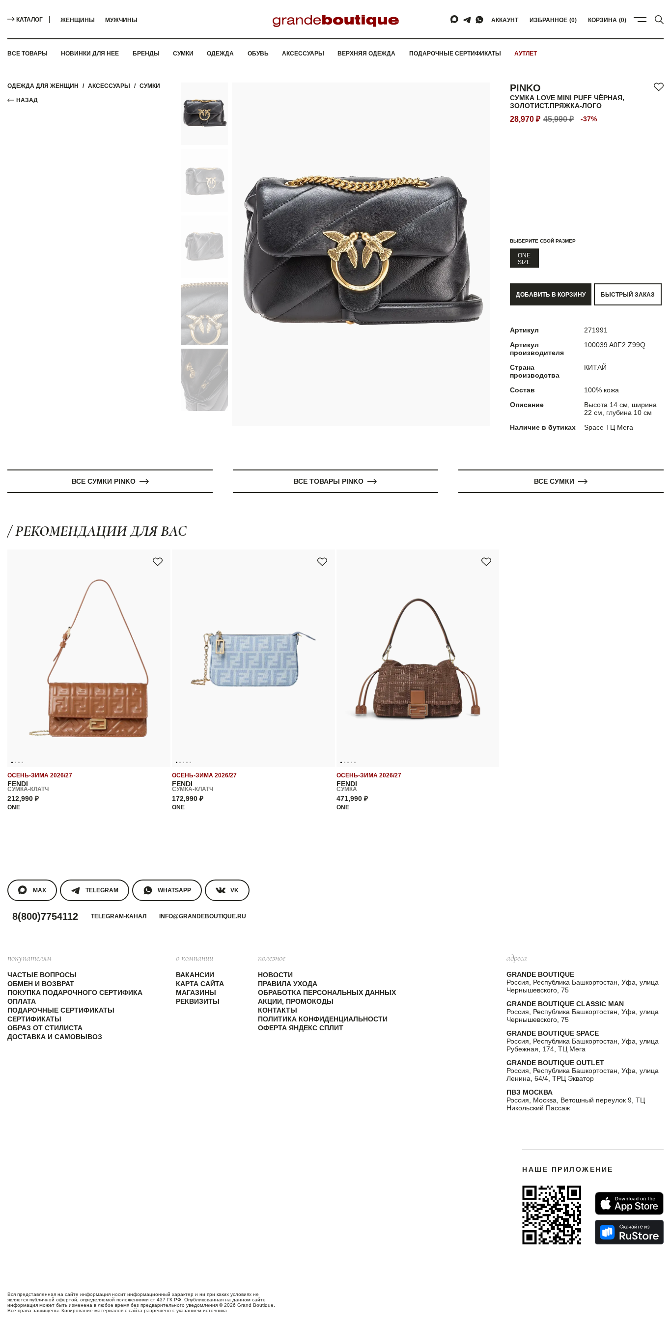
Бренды (146, 53)
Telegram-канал (118, 916)
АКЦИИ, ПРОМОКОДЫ (296, 1001)
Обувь (258, 53)
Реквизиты (198, 1001)
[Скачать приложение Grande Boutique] (551, 1214)
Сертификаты (34, 1019)
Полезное (271, 958)
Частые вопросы (42, 975)
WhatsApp (174, 890)
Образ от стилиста (45, 1028)
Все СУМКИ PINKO (104, 481)
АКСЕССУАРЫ (109, 86)
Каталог (29, 19)
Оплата (21, 1001)
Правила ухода (287, 984)
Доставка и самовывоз (54, 1037)
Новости (275, 975)
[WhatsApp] (479, 19)
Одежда (220, 53)
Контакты (277, 1010)
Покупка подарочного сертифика (74, 992)
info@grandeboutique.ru (202, 916)
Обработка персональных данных (327, 992)
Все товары (27, 53)
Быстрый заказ (628, 294)
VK (234, 890)
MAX (39, 890)
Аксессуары (303, 53)
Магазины (196, 992)
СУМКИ (150, 86)
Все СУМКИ (554, 481)
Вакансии (195, 975)
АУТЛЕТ (525, 53)
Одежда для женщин (43, 86)
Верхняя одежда (366, 53)
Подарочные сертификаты (455, 53)
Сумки (183, 53)
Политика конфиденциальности (323, 1019)
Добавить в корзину (551, 294)
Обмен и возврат (40, 984)
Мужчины (121, 20)
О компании (194, 958)
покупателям (29, 958)
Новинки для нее (90, 53)
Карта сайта (200, 984)
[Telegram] (467, 19)
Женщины (77, 20)
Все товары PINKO (328, 481)
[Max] (454, 19)
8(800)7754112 (45, 916)
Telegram (101, 890)
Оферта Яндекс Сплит (300, 1028)
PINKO (525, 88)
